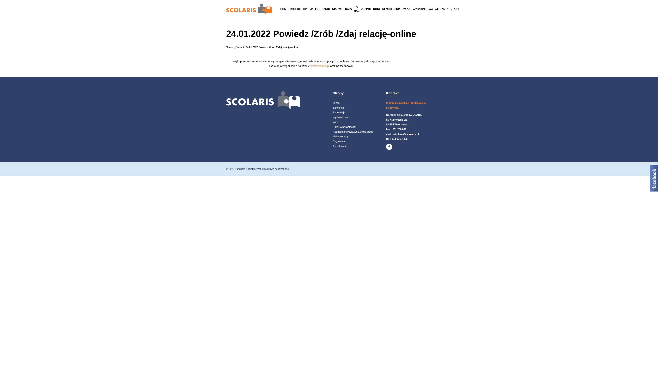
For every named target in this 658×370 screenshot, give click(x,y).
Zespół (366, 9)
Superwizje (402, 9)
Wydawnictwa (423, 9)
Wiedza (440, 9)
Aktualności (339, 146)
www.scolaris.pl (320, 66)
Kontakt (453, 9)
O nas (357, 9)
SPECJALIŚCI (311, 9)
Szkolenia (329, 9)
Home (284, 9)
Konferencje (383, 9)
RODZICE (296, 9)
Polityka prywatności (344, 126)
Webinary (345, 9)
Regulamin (339, 141)
